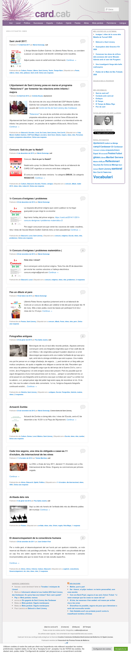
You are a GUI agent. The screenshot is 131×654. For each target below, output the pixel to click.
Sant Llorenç (43, 70)
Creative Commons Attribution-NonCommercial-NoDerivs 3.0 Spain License (85, 637)
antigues (52, 392)
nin (25, 571)
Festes (77, 23)
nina (28, 571)
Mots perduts (97, 23)
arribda (40, 525)
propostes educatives (23, 137)
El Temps (99, 101)
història (73, 392)
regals (60, 525)
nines (17, 73)
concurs (68, 184)
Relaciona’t (34, 114)
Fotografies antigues (20, 336)
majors (64, 135)
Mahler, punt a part (77, 586)
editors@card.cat (81, 630)
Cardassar (105, 146)
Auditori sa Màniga (111, 143)
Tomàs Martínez (41, 458)
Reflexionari (112, 161)
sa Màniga (113, 164)
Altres (86, 23)
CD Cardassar (117, 146)
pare (75, 321)
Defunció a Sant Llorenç (105, 42)
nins (21, 73)
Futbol (119, 153)
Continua (71, 60)
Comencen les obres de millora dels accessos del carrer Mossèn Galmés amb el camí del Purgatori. (107, 57)
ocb (100, 161)
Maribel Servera (114, 157)
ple (104, 161)
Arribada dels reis (19, 497)
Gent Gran (51, 135)
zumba (81, 436)
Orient (55, 525)
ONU (11, 484)
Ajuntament (98, 143)
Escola (71, 235)
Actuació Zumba (18, 407)
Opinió (68, 23)
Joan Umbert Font (44, 541)
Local (18, 23)
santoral (117, 168)
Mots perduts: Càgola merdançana (35, 603)
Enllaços (99, 98)
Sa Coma (105, 164)
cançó (96, 146)
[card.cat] (52, 15)
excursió (104, 153)
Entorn (117, 150)
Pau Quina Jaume (41, 340)
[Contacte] (65, 627)
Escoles (31, 132)
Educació (24, 132)
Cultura (59, 23)
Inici (11, 23)
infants (58, 135)
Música (40, 436)
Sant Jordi (34, 73)
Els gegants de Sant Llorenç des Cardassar (39, 600)
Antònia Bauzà (37, 96)
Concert (96, 150)
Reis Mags (67, 525)
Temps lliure (58, 70)
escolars (43, 135)
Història (24, 392)
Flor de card (100, 106)
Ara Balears (75, 583)
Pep (16, 597)
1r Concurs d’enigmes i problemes (28, 198)
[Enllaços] (76, 627)
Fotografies (66, 392)
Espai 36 (97, 153)
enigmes (65, 235)
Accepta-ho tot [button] (120, 649)
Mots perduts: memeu (29, 597)
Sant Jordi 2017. (18, 41)
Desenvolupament (16, 571)
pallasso (27, 73)
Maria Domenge (39, 45)
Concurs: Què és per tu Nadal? (26, 149)
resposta (76, 525)
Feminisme (111, 23)
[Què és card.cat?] (51, 627)
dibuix (74, 184)
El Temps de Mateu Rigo (105, 104)
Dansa (29, 436)
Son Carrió (61, 132)
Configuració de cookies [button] (102, 649)
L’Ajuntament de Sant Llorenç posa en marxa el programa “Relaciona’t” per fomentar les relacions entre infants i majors (40, 88)
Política (27, 23)
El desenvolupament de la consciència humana (35, 538)
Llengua (122, 23)
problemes (13, 238)
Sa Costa (43, 132)
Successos (38, 23)
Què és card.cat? (102, 93)
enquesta (110, 150)
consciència (74, 569)
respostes (80, 279)
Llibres (35, 70)
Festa (77, 70)
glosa (96, 157)
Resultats (97, 165)
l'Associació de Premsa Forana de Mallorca (73, 640)
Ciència (34, 569)
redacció (25, 186)
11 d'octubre (61, 482)
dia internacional (73, 482)
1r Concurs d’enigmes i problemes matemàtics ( (35, 250)
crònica (102, 150)
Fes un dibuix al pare (20, 292)
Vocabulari (103, 176)
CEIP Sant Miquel (33, 135)
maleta (79, 392)
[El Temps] (87, 627)
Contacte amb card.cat (104, 96)
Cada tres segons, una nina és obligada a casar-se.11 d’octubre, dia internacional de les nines (38, 452)
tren (109, 172)
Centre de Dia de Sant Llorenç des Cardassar (58, 107)
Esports (49, 23)
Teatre (51, 70)
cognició (66, 569)
